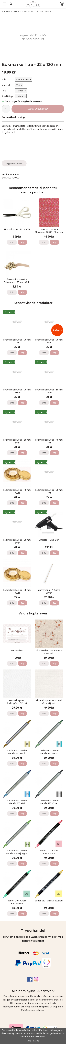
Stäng (36, 1040)
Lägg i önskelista (14, 163)
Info (12, 242)
